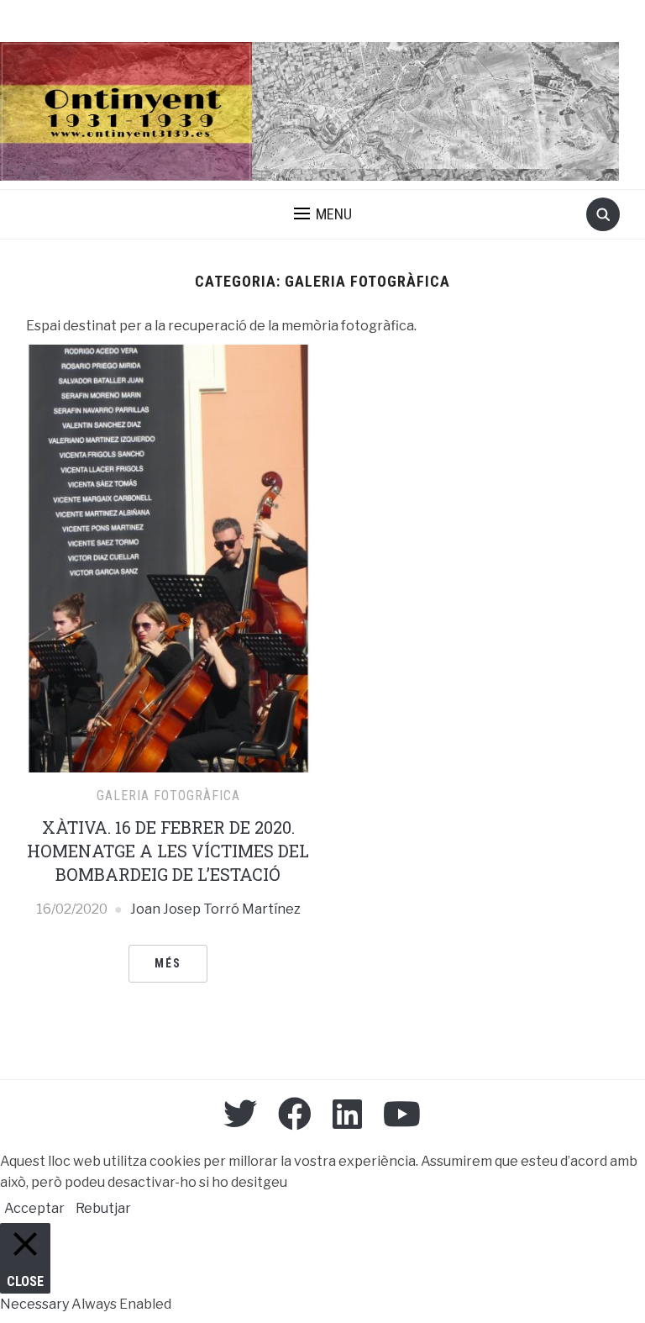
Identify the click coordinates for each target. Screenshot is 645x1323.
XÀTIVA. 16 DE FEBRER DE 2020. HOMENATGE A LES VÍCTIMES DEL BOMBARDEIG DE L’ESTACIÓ (168, 850)
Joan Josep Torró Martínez (215, 909)
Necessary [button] (35, 1304)
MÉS (168, 963)
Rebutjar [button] (103, 1208)
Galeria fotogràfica (168, 796)
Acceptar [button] (34, 1208)
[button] (323, 214)
